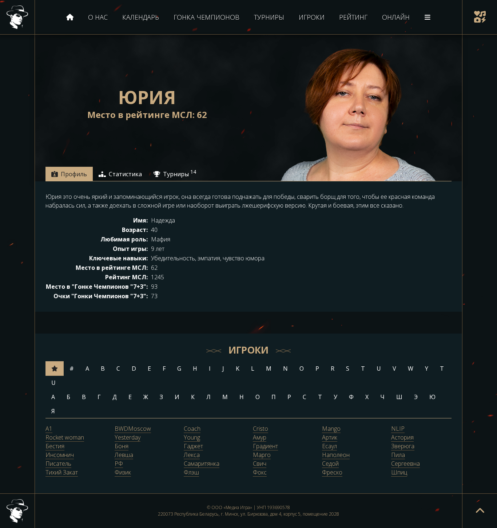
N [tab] (285, 369)
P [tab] (317, 369)
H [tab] (195, 369)
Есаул (329, 446)
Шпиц (399, 472)
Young (192, 437)
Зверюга (402, 446)
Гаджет (193, 446)
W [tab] (410, 369)
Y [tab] (426, 369)
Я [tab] (53, 411)
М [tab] (225, 397)
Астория (402, 437)
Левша (124, 455)
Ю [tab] (432, 397)
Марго (262, 455)
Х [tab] (367, 397)
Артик (329, 437)
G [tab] (179, 369)
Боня (121, 446)
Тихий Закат (61, 472)
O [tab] (301, 369)
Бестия (54, 446)
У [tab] (335, 397)
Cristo (260, 429)
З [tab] (161, 397)
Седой (330, 464)
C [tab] (118, 369)
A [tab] (87, 369)
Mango (331, 429)
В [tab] (84, 397)
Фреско (332, 472)
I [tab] (210, 369)
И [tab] (177, 397)
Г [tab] (99, 397)
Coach (192, 429)
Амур (259, 437)
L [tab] (252, 369)
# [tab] (71, 369)
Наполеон (336, 455)
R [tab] (332, 369)
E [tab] (149, 369)
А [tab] (53, 397)
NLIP (398, 429)
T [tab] (363, 369)
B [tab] (103, 369)
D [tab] (134, 369)
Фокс (260, 472)
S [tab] (347, 369)
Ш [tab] (399, 397)
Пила (398, 455)
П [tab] (273, 397)
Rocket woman (64, 437)
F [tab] (164, 369)
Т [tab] (320, 397)
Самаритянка (201, 464)
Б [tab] (68, 397)
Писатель (58, 464)
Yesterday (127, 437)
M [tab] (268, 369)
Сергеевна (405, 464)
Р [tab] (289, 397)
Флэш (191, 472)
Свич (259, 464)
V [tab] (394, 369)
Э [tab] (416, 397)
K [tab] (237, 369)
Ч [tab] (382, 397)
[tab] (69, 174)
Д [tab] (114, 397)
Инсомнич (59, 455)
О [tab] (257, 397)
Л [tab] (208, 397)
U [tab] (379, 369)
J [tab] (223, 369)
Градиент (265, 446)
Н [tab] (241, 397)
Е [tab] (130, 397)
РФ (119, 464)
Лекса (192, 455)
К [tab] (193, 397)
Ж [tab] (145, 397)
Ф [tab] (351, 397)
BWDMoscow (133, 429)
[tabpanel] (248, 246)
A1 (48, 429)
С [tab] (304, 397)
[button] (479, 17)
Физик (123, 472)
